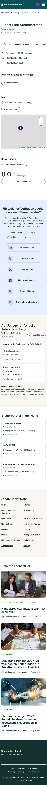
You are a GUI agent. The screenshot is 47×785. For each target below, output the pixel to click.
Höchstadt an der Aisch (11, 540)
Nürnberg (15, 13)
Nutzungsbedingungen (17, 772)
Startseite (5, 13)
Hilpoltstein (6, 518)
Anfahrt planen (10, 109)
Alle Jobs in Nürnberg (36, 335)
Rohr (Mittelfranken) (32, 535)
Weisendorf (29, 540)
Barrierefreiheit (33, 768)
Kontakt (12, 768)
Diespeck (5, 529)
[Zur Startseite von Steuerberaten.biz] (11, 4)
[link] (23, 351)
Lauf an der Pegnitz (32, 524)
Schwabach (29, 510)
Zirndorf (27, 529)
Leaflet (22, 148)
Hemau (4, 535)
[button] (38, 4)
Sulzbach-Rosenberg (33, 518)
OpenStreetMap (32, 148)
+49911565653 (12, 58)
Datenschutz (22, 768)
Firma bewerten (23, 181)
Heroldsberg (6, 524)
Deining (27, 545)
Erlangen (27, 505)
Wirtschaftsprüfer (11, 83)
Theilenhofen (7, 545)
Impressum (36, 772)
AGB (29, 772)
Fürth (3, 505)
